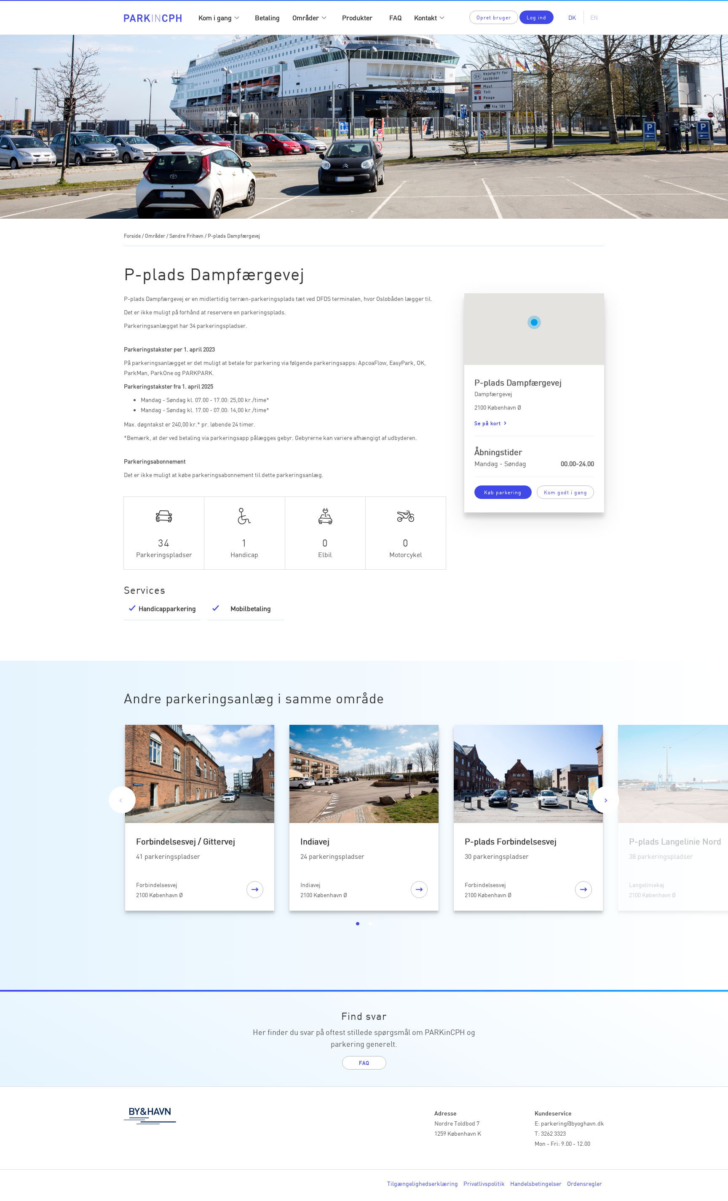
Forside (132, 235)
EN (594, 17)
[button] (534, 322)
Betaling (267, 17)
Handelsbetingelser (536, 1183)
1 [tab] (357, 924)
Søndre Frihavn (186, 235)
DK (572, 17)
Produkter (357, 17)
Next (605, 799)
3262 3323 (553, 1133)
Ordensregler (584, 1183)
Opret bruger (493, 17)
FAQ (395, 17)
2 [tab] (370, 924)
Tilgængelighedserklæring (422, 1183)
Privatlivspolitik (484, 1183)
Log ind (536, 17)
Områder (305, 17)
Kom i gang (215, 17)
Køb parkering (503, 492)
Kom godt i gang (565, 492)
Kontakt (425, 17)
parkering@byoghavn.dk (572, 1123)
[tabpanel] (200, 819)
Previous (122, 799)
